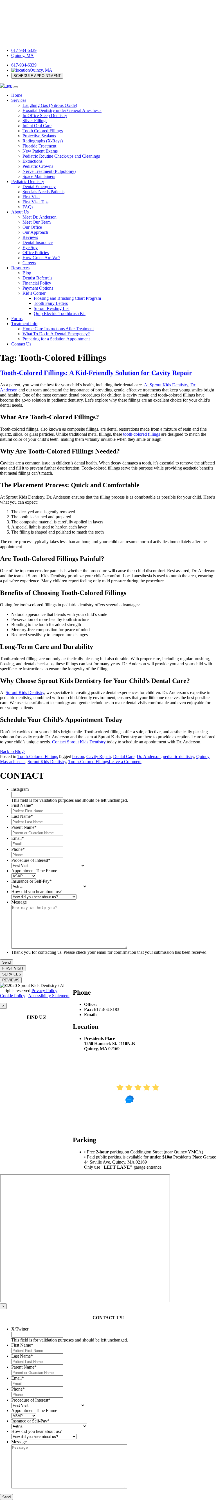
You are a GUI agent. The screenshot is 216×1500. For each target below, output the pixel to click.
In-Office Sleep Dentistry (44, 115)
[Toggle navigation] (16, 87)
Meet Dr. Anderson (39, 217)
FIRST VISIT (13, 968)
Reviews (30, 237)
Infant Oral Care (36, 125)
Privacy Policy (44, 990)
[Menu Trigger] (197, 10)
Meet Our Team (36, 222)
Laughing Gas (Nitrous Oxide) (49, 105)
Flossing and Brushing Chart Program (67, 298)
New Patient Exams (40, 151)
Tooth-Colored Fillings (37, 756)
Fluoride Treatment (39, 146)
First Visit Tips (35, 201)
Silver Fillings (34, 120)
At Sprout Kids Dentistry (166, 384)
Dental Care (123, 756)
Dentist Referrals (37, 278)
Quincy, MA (22, 55)
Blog (26, 272)
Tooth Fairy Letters (51, 303)
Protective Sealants (39, 135)
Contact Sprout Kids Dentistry (79, 741)
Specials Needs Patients (43, 191)
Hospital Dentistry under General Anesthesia (62, 110)
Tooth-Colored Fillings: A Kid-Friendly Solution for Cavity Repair (96, 372)
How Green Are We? (41, 257)
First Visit (31, 196)
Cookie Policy (12, 995)
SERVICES (11, 974)
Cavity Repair (98, 756)
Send (6, 962)
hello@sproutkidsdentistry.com (125, 1014)
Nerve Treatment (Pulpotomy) (49, 171)
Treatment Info (24, 323)
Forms (16, 318)
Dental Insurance (37, 242)
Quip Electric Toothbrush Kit (60, 313)
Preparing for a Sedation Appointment (56, 338)
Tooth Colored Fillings (42, 130)
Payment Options (37, 288)
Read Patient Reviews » (144, 1127)
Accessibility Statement (48, 995)
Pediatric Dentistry (27, 181)
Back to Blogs (12, 751)
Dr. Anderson (149, 756)
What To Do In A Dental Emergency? (56, 333)
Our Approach (35, 232)
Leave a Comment (125, 761)
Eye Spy (30, 247)
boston (78, 756)
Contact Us (21, 344)
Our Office (32, 227)
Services (18, 100)
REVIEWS (10, 980)
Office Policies (35, 252)
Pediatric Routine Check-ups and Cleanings (61, 156)
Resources (20, 267)
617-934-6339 (24, 50)
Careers (29, 262)
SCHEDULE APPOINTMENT (37, 76)
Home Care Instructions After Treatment (58, 328)
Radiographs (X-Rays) (42, 140)
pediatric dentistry (178, 756)
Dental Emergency (39, 186)
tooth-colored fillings (141, 434)
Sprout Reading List (51, 308)
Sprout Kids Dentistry (25, 692)
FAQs (27, 206)
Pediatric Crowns (37, 166)
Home (16, 95)
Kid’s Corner (34, 293)
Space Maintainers (38, 176)
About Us (20, 212)
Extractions (32, 161)
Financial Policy (36, 283)
